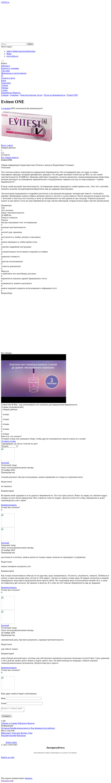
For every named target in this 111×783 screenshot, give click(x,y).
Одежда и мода (8, 78)
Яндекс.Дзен (26, 733)
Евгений (5, 463)
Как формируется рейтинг (43, 728)
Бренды (31, 723)
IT (2, 75)
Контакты (21, 735)
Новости (16, 92)
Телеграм (16, 733)
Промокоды (6, 92)
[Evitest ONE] (27, 143)
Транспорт (6, 83)
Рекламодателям (8, 735)
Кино (3, 80)
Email (3, 703)
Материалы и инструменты (13, 73)
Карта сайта (11, 742)
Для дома (5, 71)
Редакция (5, 728)
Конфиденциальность (20, 728)
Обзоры (4, 88)
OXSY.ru (5, 2)
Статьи (4, 90)
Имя (3, 698)
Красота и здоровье (10, 68)
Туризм (4, 85)
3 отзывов (5, 108)
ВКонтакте (6, 733)
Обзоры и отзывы (9, 723)
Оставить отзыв (8, 441)
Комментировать (9, 505)
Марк (9, 54)
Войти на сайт (7, 757)
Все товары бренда (10, 157)
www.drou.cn (12, 56)
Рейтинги (5, 66)
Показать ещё (7, 780)
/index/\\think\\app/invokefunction (20, 51)
